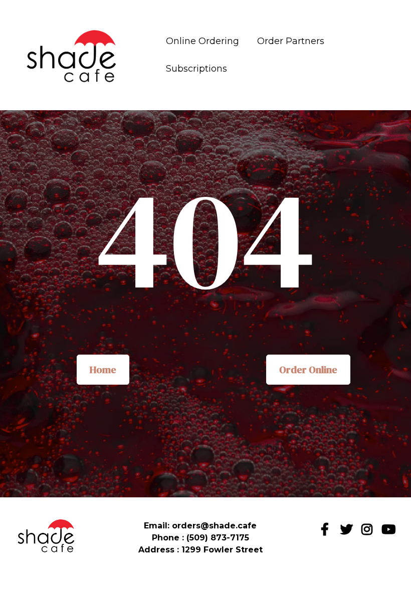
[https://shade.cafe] (73, 55)
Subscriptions (196, 68)
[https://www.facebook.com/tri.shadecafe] (327, 527)
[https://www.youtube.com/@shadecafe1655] (389, 532)
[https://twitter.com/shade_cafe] (347, 532)
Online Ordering (202, 41)
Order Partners (290, 41)
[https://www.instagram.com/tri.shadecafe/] (368, 532)
